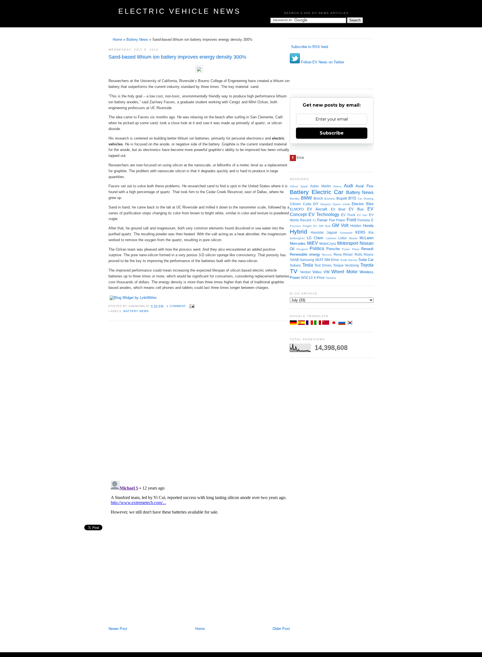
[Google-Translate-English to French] (310, 324)
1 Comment (176, 306)
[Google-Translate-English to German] (294, 324)
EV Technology (324, 214)
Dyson (337, 204)
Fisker (340, 220)
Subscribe (332, 133)
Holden (356, 225)
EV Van (362, 215)
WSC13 (307, 277)
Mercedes (298, 243)
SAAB (294, 260)
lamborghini (297, 238)
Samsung (307, 260)
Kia (370, 232)
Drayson (325, 204)
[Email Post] (191, 306)
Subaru (295, 265)
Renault (367, 249)
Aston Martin (320, 186)
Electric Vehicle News (179, 11)
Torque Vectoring (346, 265)
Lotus (342, 238)
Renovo (327, 254)
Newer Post (118, 629)
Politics (317, 248)
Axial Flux (364, 186)
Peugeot (302, 249)
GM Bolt (324, 225)
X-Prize (319, 277)
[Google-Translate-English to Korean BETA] (349, 324)
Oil (292, 249)
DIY (316, 204)
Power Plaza (350, 249)
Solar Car (365, 260)
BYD (352, 198)
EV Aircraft (317, 209)
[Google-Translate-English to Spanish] (302, 324)
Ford (351, 219)
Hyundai (317, 232)
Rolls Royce (364, 254)
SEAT (319, 260)
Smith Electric (349, 260)
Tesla (307, 265)
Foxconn (295, 225)
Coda (307, 204)
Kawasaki (346, 232)
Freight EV (310, 225)
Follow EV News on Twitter (322, 62)
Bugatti (341, 198)
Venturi (305, 272)
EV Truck (348, 215)
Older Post (281, 629)
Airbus (294, 186)
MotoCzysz (327, 243)
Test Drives (323, 265)
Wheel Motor (344, 271)
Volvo (316, 272)
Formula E (365, 220)
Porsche (333, 249)
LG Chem (315, 238)
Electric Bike (362, 204)
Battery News (137, 39)
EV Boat (338, 209)
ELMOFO (297, 209)
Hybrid (298, 231)
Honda (368, 226)
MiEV (312, 243)
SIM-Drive (331, 260)
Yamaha (331, 277)
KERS (360, 232)
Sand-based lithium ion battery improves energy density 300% (177, 57)
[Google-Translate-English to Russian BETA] (342, 324)
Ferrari (322, 220)
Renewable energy (305, 254)
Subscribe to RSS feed (309, 47)
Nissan (366, 243)
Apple (304, 186)
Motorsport (347, 243)
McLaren (366, 238)
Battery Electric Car (316, 192)
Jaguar (332, 232)
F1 (314, 220)
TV (293, 271)
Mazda (353, 238)
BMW (306, 198)
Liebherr (331, 238)
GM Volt (340, 225)
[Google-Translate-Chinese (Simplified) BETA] (326, 324)
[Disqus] (199, 400)
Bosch (318, 198)
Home (117, 39)
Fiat (332, 220)
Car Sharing (365, 198)
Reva (338, 254)
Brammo (329, 198)
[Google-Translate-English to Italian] (318, 324)
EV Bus (356, 209)
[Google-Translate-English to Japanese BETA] (334, 324)
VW (326, 272)
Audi (348, 185)
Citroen (295, 204)
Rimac (348, 254)
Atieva (337, 186)
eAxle (346, 204)
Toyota (366, 265)
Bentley (295, 198)
